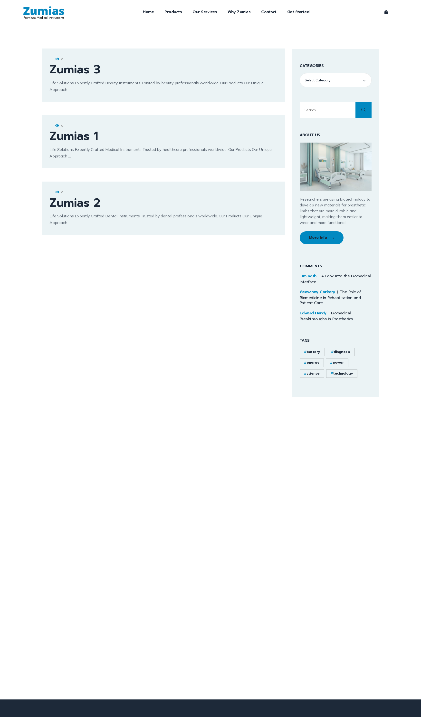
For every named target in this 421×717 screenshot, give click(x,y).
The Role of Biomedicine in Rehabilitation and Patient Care (330, 297)
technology (343, 373)
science (313, 373)
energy (312, 362)
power (338, 362)
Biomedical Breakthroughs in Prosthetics (326, 316)
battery (313, 351)
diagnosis (342, 351)
